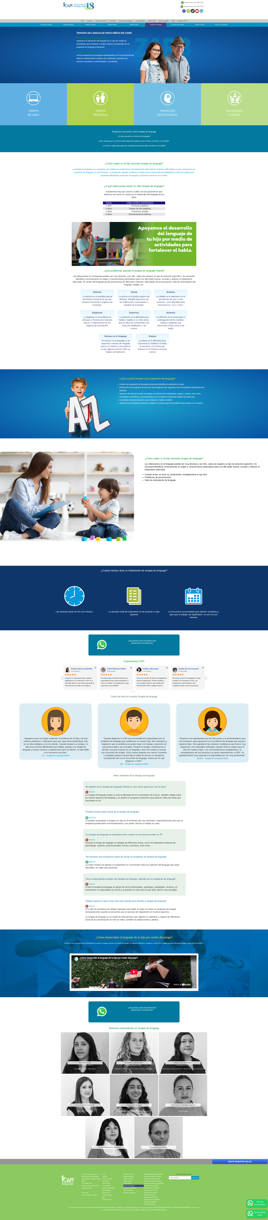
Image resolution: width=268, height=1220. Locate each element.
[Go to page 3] (132, 691)
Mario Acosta (76, 669)
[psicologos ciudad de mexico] (78, 6)
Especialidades (140, 21)
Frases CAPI (152, 21)
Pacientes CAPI (182, 21)
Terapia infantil (133, 24)
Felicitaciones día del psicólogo (153, 1181)
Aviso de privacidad (149, 1204)
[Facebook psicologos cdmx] (184, 11)
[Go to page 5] (135, 691)
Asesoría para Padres (177, 24)
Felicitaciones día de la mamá (152, 1176)
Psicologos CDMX (87, 1188)
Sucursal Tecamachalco (259, 1203)
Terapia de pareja (90, 24)
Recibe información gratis (184, 1174)
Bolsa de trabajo (164, 21)
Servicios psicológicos (126, 21)
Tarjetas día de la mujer (150, 1190)
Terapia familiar (112, 24)
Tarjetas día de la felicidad (151, 1188)
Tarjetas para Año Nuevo (151, 1197)
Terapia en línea (199, 24)
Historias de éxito (101, 21)
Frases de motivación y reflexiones (154, 1183)
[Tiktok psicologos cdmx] (193, 11)
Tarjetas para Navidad (150, 1202)
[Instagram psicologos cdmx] (188, 11)
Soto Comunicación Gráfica (89, 1195)
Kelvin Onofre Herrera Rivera (118, 669)
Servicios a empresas (221, 24)
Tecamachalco (106, 1186)
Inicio (82, 21)
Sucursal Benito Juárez (260, 1213)
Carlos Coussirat (185, 669)
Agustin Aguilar (149, 669)
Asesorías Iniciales (46, 24)
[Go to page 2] (130, 691)
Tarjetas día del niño (150, 1195)
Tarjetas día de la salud (150, 1192)
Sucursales (112, 21)
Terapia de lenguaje (156, 24)
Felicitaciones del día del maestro (153, 1174)
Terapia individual (68, 24)
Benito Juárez (106, 1183)
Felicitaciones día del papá (151, 1179)
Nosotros (90, 21)
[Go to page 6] (137, 691)
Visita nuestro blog (240, 1161)
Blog (173, 21)
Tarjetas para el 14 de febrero (152, 1199)
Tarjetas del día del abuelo (151, 1186)
